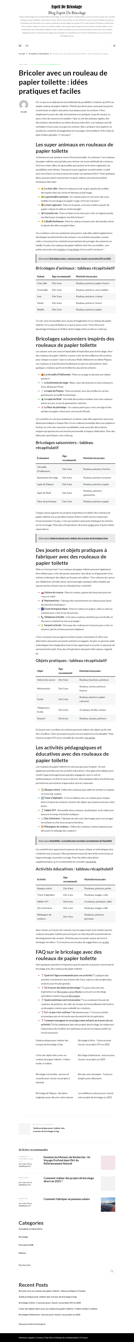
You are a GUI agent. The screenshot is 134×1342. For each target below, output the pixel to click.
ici (105, 329)
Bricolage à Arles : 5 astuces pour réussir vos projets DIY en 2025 (50, 1302)
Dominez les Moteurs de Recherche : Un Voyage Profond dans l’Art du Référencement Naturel (67, 1160)
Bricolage (23, 1237)
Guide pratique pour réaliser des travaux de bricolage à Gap (48, 1296)
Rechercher (25, 1265)
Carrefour (74, 249)
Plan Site (48, 1337)
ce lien (91, 524)
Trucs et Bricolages (70, 995)
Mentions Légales (27, 1337)
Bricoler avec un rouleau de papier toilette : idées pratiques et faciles (52, 1291)
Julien (24, 112)
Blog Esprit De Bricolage (67, 12)
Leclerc (62, 249)
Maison (22, 1253)
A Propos (83, 1337)
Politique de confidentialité (66, 1337)
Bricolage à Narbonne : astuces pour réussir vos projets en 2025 (49, 1314)
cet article (90, 737)
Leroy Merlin (75, 991)
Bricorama (62, 991)
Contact (39, 1337)
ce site (105, 942)
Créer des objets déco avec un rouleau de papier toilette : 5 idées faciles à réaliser (53, 1059)
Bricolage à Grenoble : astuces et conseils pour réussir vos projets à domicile (53, 1078)
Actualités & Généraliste (48, 64)
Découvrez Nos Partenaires (32, 1324)
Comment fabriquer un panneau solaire (67, 1199)
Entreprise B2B (26, 1245)
